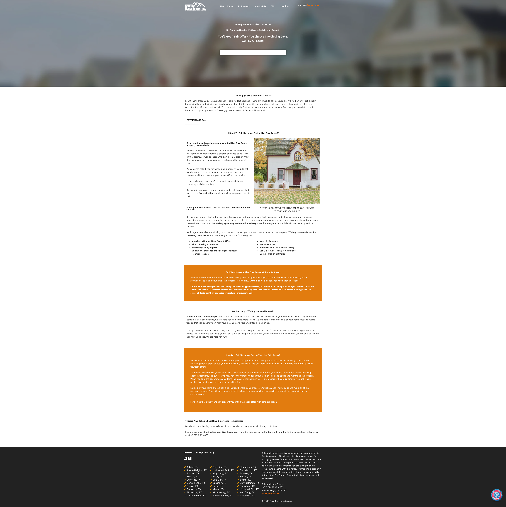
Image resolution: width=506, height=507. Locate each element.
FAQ (272, 6)
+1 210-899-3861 (270, 493)
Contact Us (260, 6)
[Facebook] (185, 458)
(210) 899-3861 (313, 5)
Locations (284, 6)
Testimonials (244, 6)
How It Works (226, 6)
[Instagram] (190, 458)
